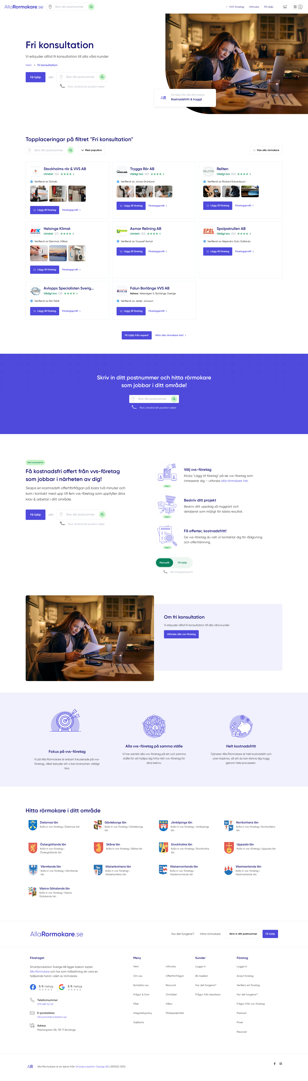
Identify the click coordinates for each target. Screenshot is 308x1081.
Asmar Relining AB (145, 228)
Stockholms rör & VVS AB (65, 169)
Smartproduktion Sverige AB (92, 1066)
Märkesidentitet (175, 1013)
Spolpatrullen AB (231, 228)
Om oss (137, 975)
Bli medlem (201, 975)
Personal (171, 985)
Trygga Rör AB (142, 169)
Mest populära (93, 150)
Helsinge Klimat (57, 228)
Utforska (254, 6)
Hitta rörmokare (210, 934)
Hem (136, 966)
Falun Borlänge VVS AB (150, 288)
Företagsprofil (70, 209)
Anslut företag (245, 975)
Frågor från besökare (207, 994)
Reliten (222, 169)
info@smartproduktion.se (51, 1017)
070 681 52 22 (45, 1004)
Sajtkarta (138, 1022)
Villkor (169, 1003)
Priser (240, 1022)
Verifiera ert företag (248, 985)
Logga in (200, 966)
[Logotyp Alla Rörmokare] (56, 934)
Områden (171, 994)
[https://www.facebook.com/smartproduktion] (274, 1063)
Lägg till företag (46, 209)
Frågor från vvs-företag (251, 1003)
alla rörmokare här (234, 481)
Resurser (242, 1031)
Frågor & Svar (141, 994)
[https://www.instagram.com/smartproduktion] (280, 1063)
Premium (242, 1013)
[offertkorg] (167, 536)
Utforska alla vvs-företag (181, 634)
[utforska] (167, 475)
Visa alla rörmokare (268, 150)
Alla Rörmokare (40, 971)
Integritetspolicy (142, 1013)
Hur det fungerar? (182, 934)
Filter (136, 1003)
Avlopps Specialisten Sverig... (69, 288)
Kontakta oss (141, 985)
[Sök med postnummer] (91, 7)
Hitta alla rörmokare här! (169, 335)
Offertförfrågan (175, 975)
